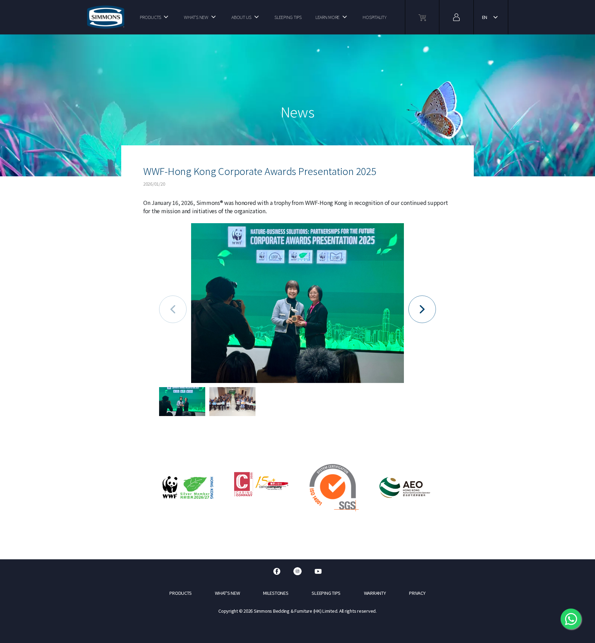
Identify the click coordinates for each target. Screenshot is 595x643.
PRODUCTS (150, 17)
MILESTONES (275, 593)
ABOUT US (241, 17)
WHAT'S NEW (196, 17)
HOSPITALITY (374, 17)
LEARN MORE (327, 17)
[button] (422, 309)
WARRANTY (375, 593)
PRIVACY (417, 593)
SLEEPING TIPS (288, 17)
